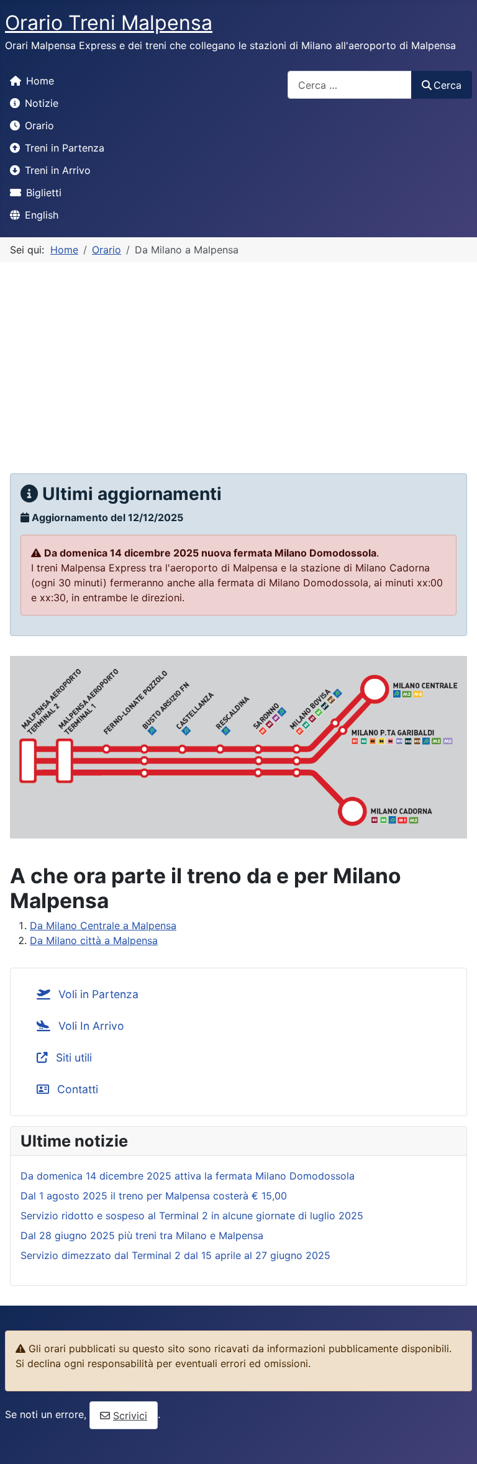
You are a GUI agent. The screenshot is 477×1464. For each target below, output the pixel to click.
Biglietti (43, 192)
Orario (39, 125)
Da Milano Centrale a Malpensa (103, 925)
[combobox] (350, 85)
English (41, 215)
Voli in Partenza (97, 994)
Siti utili (72, 1057)
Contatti (76, 1089)
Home (40, 81)
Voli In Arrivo (89, 1025)
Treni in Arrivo (58, 170)
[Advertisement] (238, 355)
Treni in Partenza (64, 148)
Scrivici (130, 1415)
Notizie (41, 103)
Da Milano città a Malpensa (94, 940)
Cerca (447, 85)
